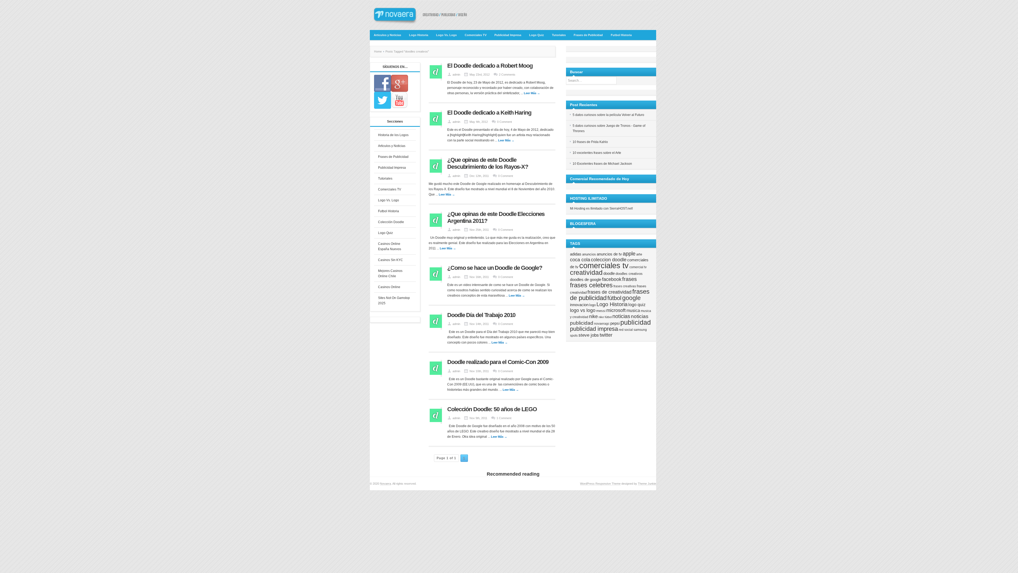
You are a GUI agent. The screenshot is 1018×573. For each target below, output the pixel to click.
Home (378, 51)
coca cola (580, 259)
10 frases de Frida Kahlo (590, 142)
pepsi (615, 323)
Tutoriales (559, 35)
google (631, 297)
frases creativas (624, 286)
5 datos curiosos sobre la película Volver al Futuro (608, 115)
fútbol (614, 298)
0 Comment (504, 121)
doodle (609, 273)
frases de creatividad (609, 292)
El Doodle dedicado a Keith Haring (489, 112)
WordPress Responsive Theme (600, 483)
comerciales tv (604, 265)
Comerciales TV (475, 35)
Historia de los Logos (393, 135)
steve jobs (588, 335)
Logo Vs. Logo (446, 35)
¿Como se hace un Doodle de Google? (494, 267)
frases (629, 279)
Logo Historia (418, 35)
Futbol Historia (621, 35)
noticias (621, 316)
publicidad (635, 322)
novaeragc (601, 323)
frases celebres (591, 285)
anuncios (589, 254)
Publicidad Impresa (507, 35)
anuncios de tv (609, 254)
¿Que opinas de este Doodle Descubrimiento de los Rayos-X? (487, 163)
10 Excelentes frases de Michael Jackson (602, 164)
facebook (611, 279)
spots (574, 335)
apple (629, 254)
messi (600, 311)
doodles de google (585, 279)
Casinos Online (389, 287)
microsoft (616, 310)
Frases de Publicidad (588, 35)
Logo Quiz (536, 35)
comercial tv (638, 267)
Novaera (385, 483)
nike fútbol (605, 317)
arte (639, 254)
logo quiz (637, 304)
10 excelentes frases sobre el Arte (597, 153)
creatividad (586, 272)
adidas (575, 254)
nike (593, 316)
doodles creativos (629, 274)
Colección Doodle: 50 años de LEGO (492, 409)
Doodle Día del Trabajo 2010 (481, 315)
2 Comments (507, 74)
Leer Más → (532, 93)
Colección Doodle (391, 222)
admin (456, 74)
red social (626, 329)
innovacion (579, 305)
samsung (640, 329)
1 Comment (504, 418)
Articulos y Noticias (387, 35)
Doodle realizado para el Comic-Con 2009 (498, 362)
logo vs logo (582, 310)
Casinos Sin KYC (390, 260)
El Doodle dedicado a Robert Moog (490, 65)
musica (633, 310)
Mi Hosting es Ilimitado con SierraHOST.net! (601, 208)
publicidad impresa (594, 328)
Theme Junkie (647, 483)
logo (592, 305)
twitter (606, 335)
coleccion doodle (608, 259)
